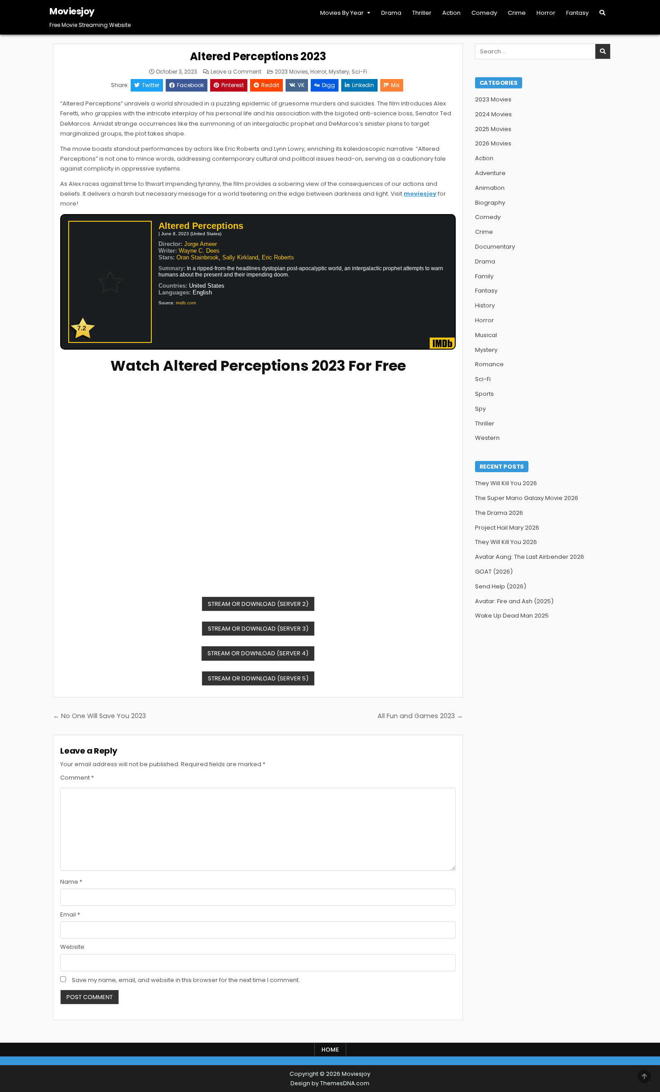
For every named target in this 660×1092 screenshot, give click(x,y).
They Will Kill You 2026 (506, 483)
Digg (328, 85)
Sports (484, 394)
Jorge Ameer (200, 244)
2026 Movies (493, 143)
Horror (546, 13)
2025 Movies (493, 129)
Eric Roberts (278, 257)
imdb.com (186, 302)
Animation (490, 188)
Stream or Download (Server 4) (257, 653)
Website (72, 947)
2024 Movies (493, 114)
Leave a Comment (236, 72)
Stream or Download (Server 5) (258, 678)
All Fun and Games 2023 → (420, 715)
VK (301, 85)
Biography (490, 202)
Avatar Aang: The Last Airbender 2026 (529, 557)
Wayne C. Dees (199, 250)
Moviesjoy (72, 11)
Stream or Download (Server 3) (258, 628)
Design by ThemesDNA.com (330, 1083)
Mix (395, 85)
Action (451, 13)
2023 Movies (291, 71)
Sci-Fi (359, 71)
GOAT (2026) (494, 571)
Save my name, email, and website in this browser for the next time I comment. (186, 980)
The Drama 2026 (499, 513)
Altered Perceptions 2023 (258, 56)
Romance (489, 364)
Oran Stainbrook (197, 257)
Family (484, 276)
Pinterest (232, 85)
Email (70, 914)
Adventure (490, 173)
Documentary (495, 246)
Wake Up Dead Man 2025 (512, 615)
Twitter (150, 85)
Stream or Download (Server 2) (258, 604)
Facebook (190, 85)
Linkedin (363, 85)
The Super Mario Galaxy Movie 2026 (526, 498)
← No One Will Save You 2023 (99, 715)
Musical (486, 335)
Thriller (421, 13)
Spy (480, 408)
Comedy (484, 13)
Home (330, 1049)
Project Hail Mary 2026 (507, 527)
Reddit (270, 85)
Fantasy (577, 13)
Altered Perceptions (200, 226)
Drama (391, 13)
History (485, 305)
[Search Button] (602, 12)
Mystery (339, 71)
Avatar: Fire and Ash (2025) (514, 601)
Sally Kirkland (240, 257)
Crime (517, 13)
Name (71, 881)
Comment (77, 777)
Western (487, 438)
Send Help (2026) (500, 586)
